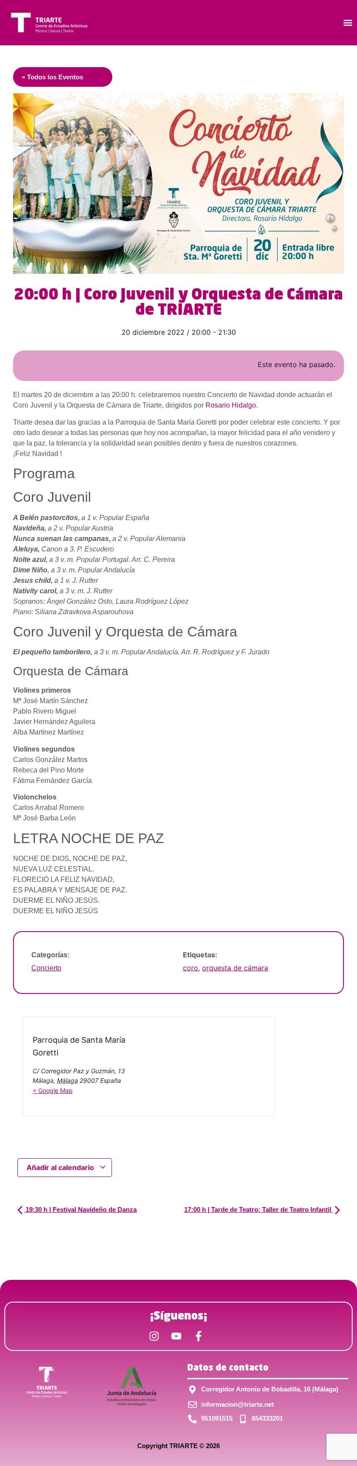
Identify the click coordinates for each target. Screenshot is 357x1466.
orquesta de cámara (235, 967)
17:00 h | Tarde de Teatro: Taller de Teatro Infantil (258, 1209)
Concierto (46, 968)
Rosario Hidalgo (230, 405)
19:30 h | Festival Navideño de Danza (80, 1209)
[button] (347, 23)
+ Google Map (53, 1090)
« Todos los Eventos (52, 77)
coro (190, 967)
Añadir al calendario (61, 1167)
